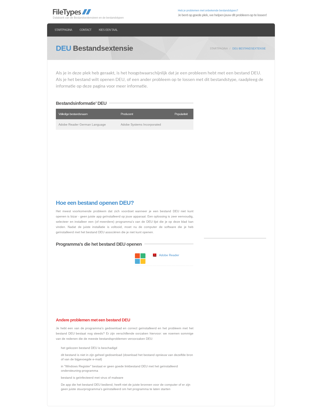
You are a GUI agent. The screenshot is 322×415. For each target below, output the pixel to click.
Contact (85, 30)
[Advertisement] (124, 164)
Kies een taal (108, 30)
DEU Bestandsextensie (249, 48)
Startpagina (63, 30)
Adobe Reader (169, 255)
